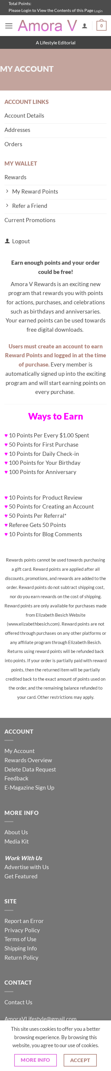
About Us (16, 832)
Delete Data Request (30, 769)
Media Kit (16, 841)
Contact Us (18, 1002)
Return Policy (21, 957)
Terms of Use (21, 939)
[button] (8, 26)
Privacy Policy (22, 930)
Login (98, 11)
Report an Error (24, 920)
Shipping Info (20, 948)
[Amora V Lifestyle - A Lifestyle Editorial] (47, 25)
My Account (19, 750)
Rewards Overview (28, 760)
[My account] (85, 25)
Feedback (16, 778)
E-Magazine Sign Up (29, 787)
